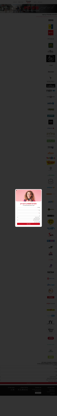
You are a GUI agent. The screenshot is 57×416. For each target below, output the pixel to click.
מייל (39, 210)
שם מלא (38, 207)
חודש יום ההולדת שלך (37, 218)
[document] (28, 208)
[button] (16, 190)
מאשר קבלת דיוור (36, 221)
